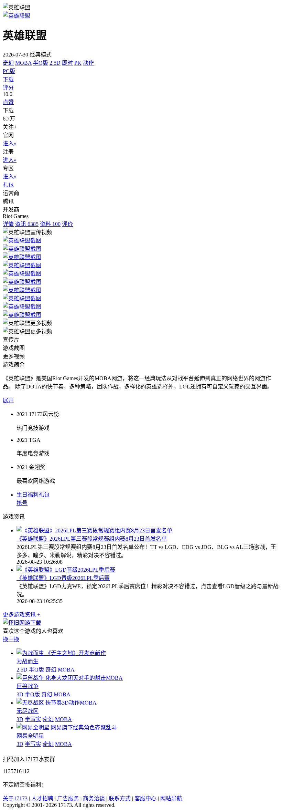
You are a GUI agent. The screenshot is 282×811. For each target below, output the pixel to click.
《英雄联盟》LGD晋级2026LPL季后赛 (63, 578)
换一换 (11, 639)
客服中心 (145, 798)
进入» (10, 143)
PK (78, 63)
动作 (88, 63)
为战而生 (28, 661)
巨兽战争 (28, 686)
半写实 (33, 719)
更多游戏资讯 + (21, 614)
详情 (8, 224)
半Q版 (40, 63)
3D (20, 694)
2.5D (55, 63)
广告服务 (68, 798)
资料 (50, 224)
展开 (8, 400)
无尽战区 (28, 711)
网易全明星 (30, 736)
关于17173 (15, 798)
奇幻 (8, 63)
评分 (8, 88)
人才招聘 (42, 798)
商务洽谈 (94, 798)
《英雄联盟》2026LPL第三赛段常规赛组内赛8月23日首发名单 (92, 539)
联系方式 (120, 798)
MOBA (23, 63)
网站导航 (171, 798)
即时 (67, 63)
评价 (67, 224)
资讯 (27, 224)
